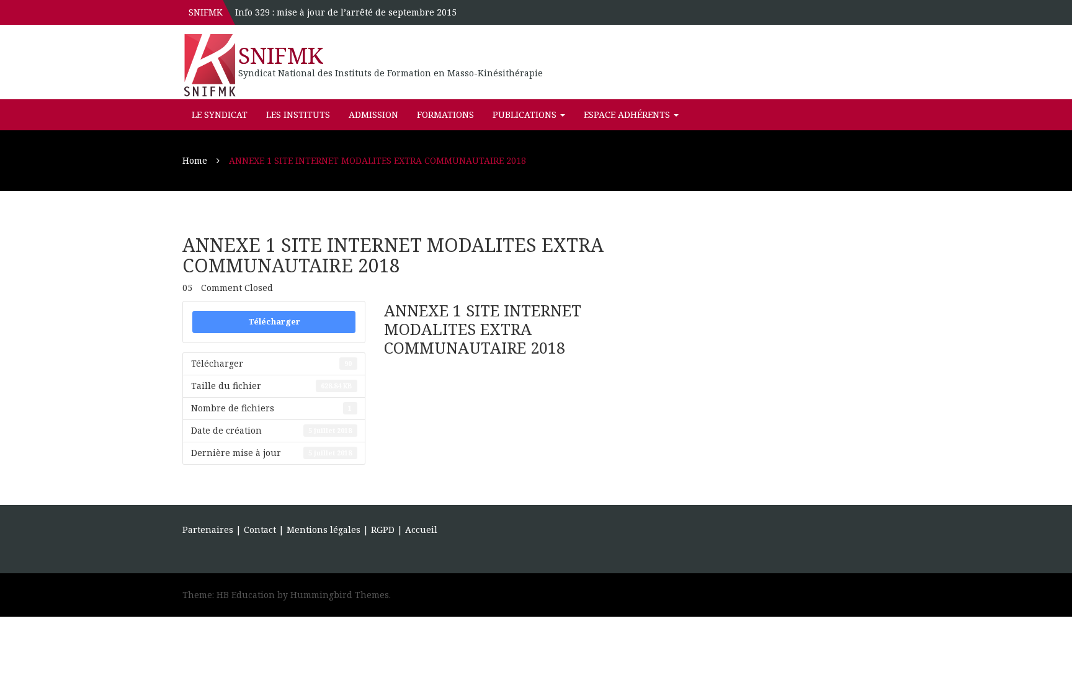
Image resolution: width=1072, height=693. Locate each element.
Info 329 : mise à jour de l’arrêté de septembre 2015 (346, 12)
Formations (445, 114)
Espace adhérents (628, 114)
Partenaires (207, 529)
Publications (526, 114)
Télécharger (274, 321)
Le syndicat (220, 114)
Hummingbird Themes (339, 595)
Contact (260, 529)
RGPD (384, 529)
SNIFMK (280, 55)
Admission (373, 114)
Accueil (421, 529)
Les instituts (298, 114)
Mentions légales (323, 529)
